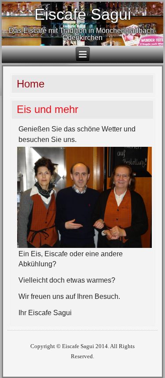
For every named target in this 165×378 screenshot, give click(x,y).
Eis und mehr (47, 109)
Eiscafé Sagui (82, 14)
